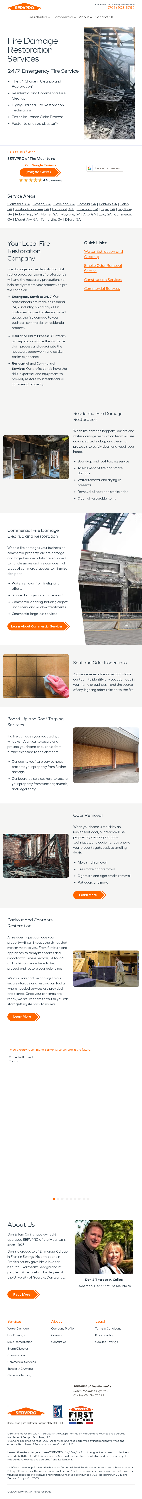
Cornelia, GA (86, 204)
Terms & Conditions (108, 1328)
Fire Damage (16, 1335)
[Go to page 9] (88, 1199)
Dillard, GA (73, 220)
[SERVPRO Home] (24, 6)
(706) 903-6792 (121, 8)
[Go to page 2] (58, 1199)
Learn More (88, 895)
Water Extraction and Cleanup (103, 254)
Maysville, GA (70, 214)
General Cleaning (19, 1375)
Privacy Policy (104, 1335)
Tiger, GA (108, 209)
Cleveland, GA (64, 204)
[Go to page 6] (75, 1199)
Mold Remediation (19, 1342)
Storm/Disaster (17, 1348)
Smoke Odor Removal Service (103, 268)
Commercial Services (102, 288)
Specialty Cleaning (20, 1368)
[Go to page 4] (67, 1199)
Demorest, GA (63, 209)
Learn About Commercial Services (36, 626)
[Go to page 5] (71, 1199)
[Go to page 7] (79, 1199)
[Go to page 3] (62, 1199)
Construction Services (103, 279)
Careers (56, 1335)
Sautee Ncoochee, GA (32, 209)
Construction (16, 1355)
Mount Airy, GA (26, 220)
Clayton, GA (42, 204)
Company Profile (62, 1328)
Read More (21, 1294)
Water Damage (18, 1328)
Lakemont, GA (87, 209)
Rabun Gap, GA (26, 214)
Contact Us (104, 17)
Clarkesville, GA (18, 204)
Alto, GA (89, 214)
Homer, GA (49, 214)
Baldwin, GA (108, 204)
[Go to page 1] (54, 1199)
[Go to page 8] (84, 1199)
